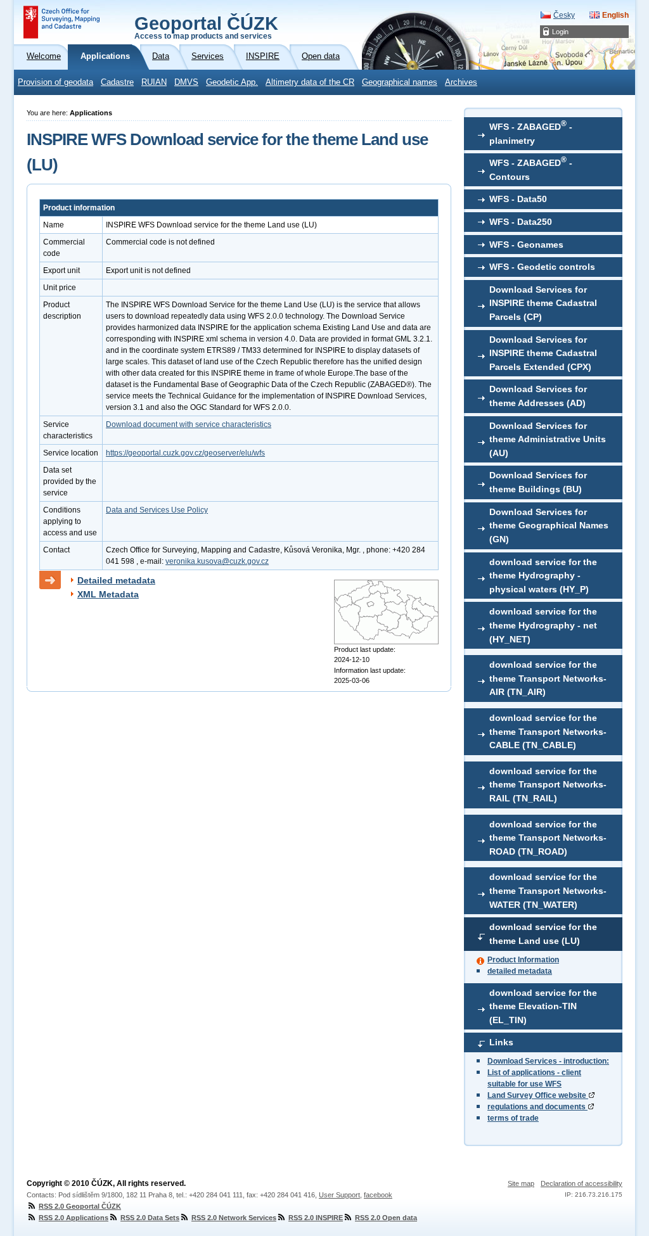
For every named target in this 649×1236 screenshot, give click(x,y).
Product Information (523, 959)
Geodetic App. (232, 82)
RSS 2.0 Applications (73, 1217)
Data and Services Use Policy (157, 510)
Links (501, 1042)
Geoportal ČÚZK (206, 26)
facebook (378, 1195)
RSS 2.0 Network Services (233, 1217)
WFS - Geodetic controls (542, 267)
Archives (461, 82)
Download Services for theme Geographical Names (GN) (548, 525)
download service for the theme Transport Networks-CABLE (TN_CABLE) (548, 731)
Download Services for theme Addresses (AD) (538, 396)
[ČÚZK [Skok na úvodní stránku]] (61, 22)
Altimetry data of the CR (310, 82)
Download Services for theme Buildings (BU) (538, 482)
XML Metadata (108, 594)
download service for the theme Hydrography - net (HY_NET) (543, 625)
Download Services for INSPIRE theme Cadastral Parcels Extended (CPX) (543, 353)
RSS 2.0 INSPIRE (315, 1217)
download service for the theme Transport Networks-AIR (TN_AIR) (548, 678)
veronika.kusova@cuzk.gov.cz (217, 561)
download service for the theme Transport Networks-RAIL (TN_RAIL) (548, 784)
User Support (339, 1195)
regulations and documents (537, 1106)
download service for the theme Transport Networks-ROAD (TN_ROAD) (548, 838)
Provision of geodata (55, 82)
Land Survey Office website (537, 1095)
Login (560, 31)
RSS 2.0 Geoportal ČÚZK (80, 1206)
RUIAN (154, 82)
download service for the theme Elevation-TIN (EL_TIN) (543, 1006)
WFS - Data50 (518, 199)
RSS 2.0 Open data (386, 1217)
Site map (521, 1183)
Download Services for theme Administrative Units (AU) (547, 439)
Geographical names (399, 82)
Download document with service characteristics (188, 424)
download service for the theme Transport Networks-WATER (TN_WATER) (548, 890)
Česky (564, 15)
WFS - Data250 (520, 222)
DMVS (186, 82)
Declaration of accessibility (581, 1183)
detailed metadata (519, 971)
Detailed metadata (116, 580)
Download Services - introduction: (548, 1061)
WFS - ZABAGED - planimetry (530, 132)
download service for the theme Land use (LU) (543, 934)
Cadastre (117, 82)
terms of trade (513, 1118)
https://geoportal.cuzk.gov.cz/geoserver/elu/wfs (185, 453)
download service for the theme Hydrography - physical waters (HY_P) (543, 575)
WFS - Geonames (526, 244)
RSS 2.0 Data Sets (149, 1217)
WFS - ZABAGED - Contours (530, 168)
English (615, 15)
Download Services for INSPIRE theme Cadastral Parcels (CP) (543, 303)
